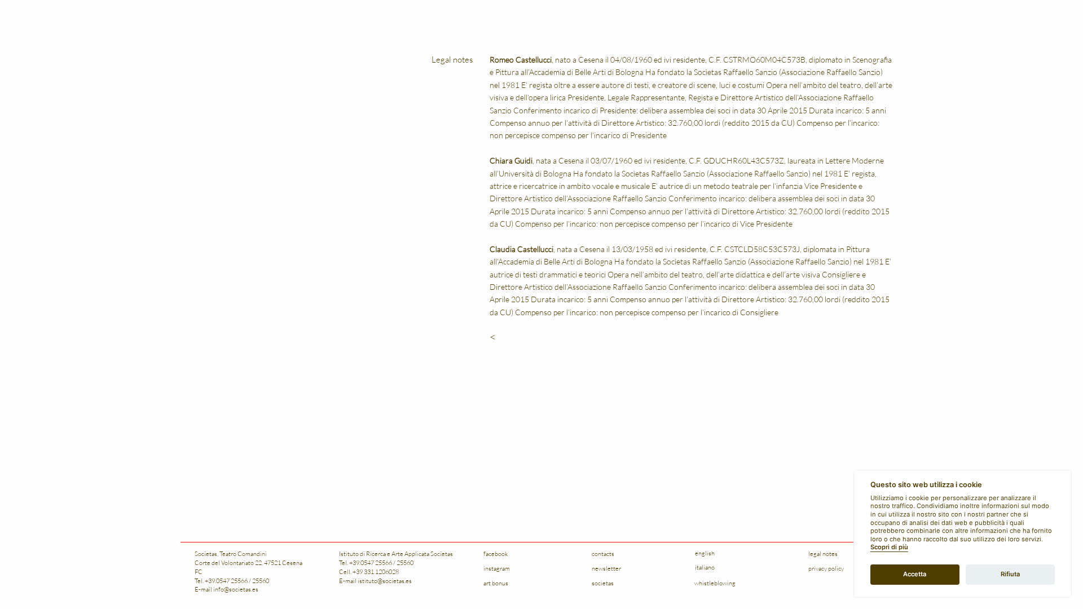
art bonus (495, 582)
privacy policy (826, 568)
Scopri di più (889, 547)
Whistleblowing (715, 582)
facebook (495, 553)
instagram (496, 568)
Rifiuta (1010, 574)
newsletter (606, 568)
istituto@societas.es (385, 580)
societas (603, 582)
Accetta (914, 574)
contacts (603, 553)
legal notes (823, 553)
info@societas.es (235, 589)
